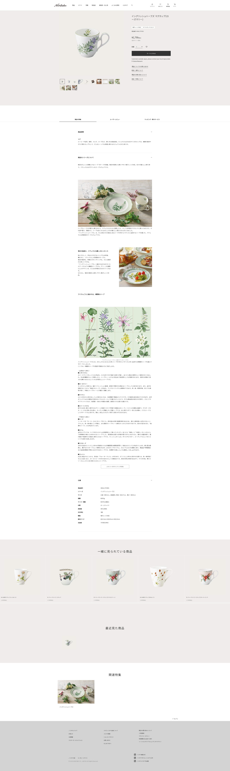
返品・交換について (137, 79)
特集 (87, 5)
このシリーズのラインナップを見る (115, 466)
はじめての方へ (107, 743)
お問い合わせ (107, 740)
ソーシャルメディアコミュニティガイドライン (150, 741)
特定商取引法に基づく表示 (145, 739)
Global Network (137, 61)
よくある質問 (115, 5)
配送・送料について (137, 70)
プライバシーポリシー (144, 736)
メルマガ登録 (107, 734)
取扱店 (94, 5)
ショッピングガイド (108, 737)
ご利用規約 (141, 733)
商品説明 (81, 132)
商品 (73, 5)
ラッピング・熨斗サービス (152, 119)
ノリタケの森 (72, 758)
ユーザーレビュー (115, 119)
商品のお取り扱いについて (139, 75)
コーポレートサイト (83, 758)
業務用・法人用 (103, 5)
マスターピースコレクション (76, 740)
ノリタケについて (73, 730)
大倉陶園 (71, 737)
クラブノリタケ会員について (111, 730)
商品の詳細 (78, 119)
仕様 (79, 480)
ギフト (80, 5)
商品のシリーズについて (86, 157)
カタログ (125, 5)
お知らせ (71, 734)
